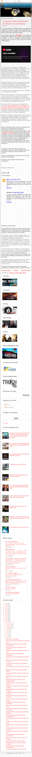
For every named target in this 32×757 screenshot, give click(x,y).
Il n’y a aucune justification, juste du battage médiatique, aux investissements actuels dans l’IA (15, 544)
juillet (7, 631)
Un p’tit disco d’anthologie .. (12, 593)
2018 (6, 612)
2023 (6, 603)
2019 (6, 610)
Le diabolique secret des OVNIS (18, 464)
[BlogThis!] (4, 173)
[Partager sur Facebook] (8, 173)
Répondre (9, 187)
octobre (8, 626)
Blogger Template (10, 753)
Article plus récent (6, 270)
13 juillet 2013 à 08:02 (18, 192)
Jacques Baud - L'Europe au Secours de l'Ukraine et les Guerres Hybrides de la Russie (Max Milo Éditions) (15, 561)
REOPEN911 (19, 35)
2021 (6, 607)
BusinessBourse (9, 549)
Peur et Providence (10, 588)
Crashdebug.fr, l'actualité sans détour (15, 558)
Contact (6, 423)
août (7, 630)
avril (7, 637)
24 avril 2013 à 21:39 (15, 179)
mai (7, 635)
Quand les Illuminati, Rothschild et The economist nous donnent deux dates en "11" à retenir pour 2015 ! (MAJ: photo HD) (20, 435)
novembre (9, 624)
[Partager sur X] (6, 173)
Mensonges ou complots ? (12, 639)
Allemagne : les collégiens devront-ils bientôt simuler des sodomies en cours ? (20, 518)
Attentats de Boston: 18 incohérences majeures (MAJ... (15, 680)
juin (7, 633)
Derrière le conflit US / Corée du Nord (15, 740)
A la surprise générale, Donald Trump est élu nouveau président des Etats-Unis (19, 487)
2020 (6, 609)
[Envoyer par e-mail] (2, 173)
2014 (6, 619)
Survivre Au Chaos (10, 587)
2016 (6, 616)
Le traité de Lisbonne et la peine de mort (16, 749)
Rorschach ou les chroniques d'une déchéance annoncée (19, 475)
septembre (9, 628)
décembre (9, 623)
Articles (8, 404)
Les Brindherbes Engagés (12, 592)
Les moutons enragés (11, 573)
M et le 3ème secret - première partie (19, 527)
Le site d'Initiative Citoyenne (13, 579)
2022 (6, 605)
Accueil (16, 270)
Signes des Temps (10, 566)
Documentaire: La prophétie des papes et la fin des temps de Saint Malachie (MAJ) (19, 445)
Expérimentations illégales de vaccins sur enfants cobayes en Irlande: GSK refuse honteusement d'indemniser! (16, 582)
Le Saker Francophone (11, 541)
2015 (6, 617)
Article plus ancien (25, 270)
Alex (8, 179)
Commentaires (10, 407)
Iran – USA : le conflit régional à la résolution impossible (14, 575)
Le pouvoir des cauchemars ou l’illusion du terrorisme (15, 22)
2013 (6, 621)
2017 (6, 614)
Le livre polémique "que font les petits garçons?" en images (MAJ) (19, 496)
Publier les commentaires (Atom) (17, 273)
